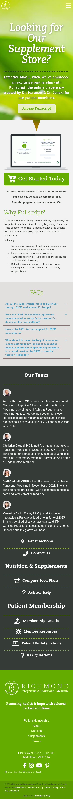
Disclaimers (20, 787)
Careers (37, 741)
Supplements (36, 736)
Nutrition (36, 730)
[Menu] (68, 5)
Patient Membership (36, 720)
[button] (36, 305)
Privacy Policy (51, 787)
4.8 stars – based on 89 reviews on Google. (23, 772)
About (36, 725)
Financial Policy (35, 787)
